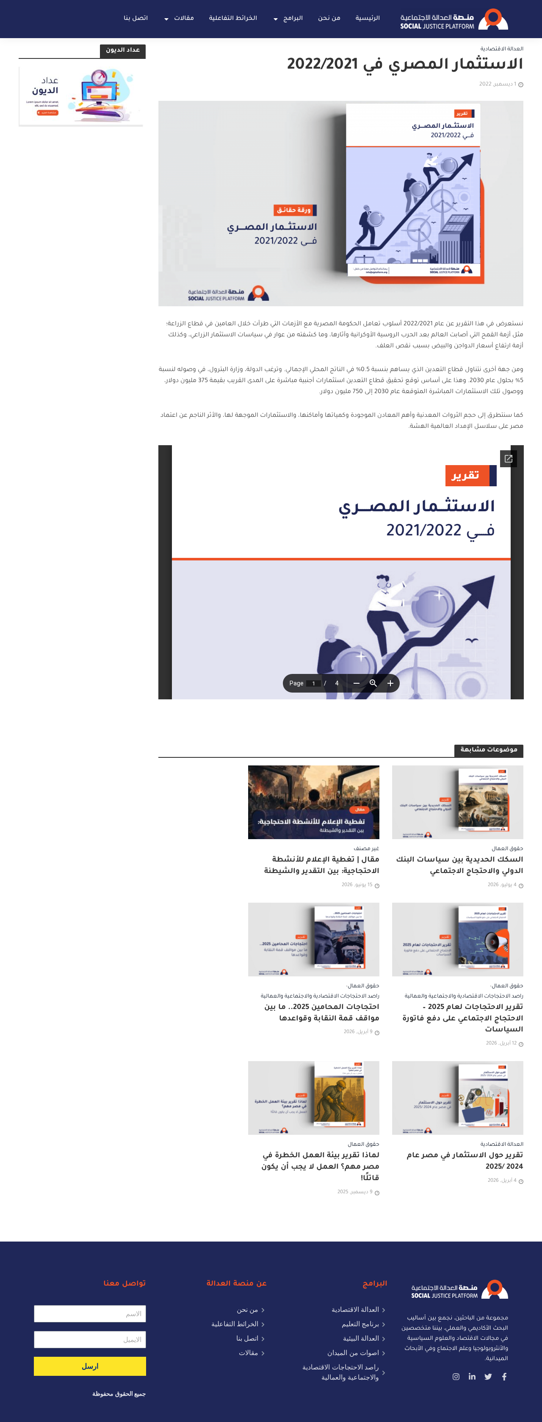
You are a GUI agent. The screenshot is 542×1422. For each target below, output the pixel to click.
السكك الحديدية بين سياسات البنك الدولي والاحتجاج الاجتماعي (459, 866)
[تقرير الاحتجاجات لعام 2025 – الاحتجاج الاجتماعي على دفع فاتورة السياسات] (457, 940)
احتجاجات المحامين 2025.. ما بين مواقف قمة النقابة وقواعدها (321, 1013)
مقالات (184, 19)
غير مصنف (366, 849)
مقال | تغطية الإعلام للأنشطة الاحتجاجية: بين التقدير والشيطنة (321, 866)
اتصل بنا (136, 19)
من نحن (329, 19)
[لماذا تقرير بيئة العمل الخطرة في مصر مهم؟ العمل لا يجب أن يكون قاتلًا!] (313, 1098)
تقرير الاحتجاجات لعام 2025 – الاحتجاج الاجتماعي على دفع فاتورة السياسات (462, 1019)
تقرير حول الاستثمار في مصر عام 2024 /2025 (465, 1162)
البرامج (293, 19)
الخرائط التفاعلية (233, 19)
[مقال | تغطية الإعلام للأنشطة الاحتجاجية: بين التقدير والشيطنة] (313, 803)
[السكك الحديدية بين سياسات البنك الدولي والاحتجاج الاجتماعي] (457, 803)
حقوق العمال (507, 849)
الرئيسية (368, 19)
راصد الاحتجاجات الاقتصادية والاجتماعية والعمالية (464, 997)
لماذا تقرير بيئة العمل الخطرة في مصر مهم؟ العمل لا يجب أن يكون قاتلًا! (320, 1167)
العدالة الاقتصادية (502, 50)
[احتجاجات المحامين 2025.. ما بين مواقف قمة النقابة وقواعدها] (313, 940)
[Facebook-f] (504, 1376)
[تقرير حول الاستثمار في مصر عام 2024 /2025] (457, 1098)
